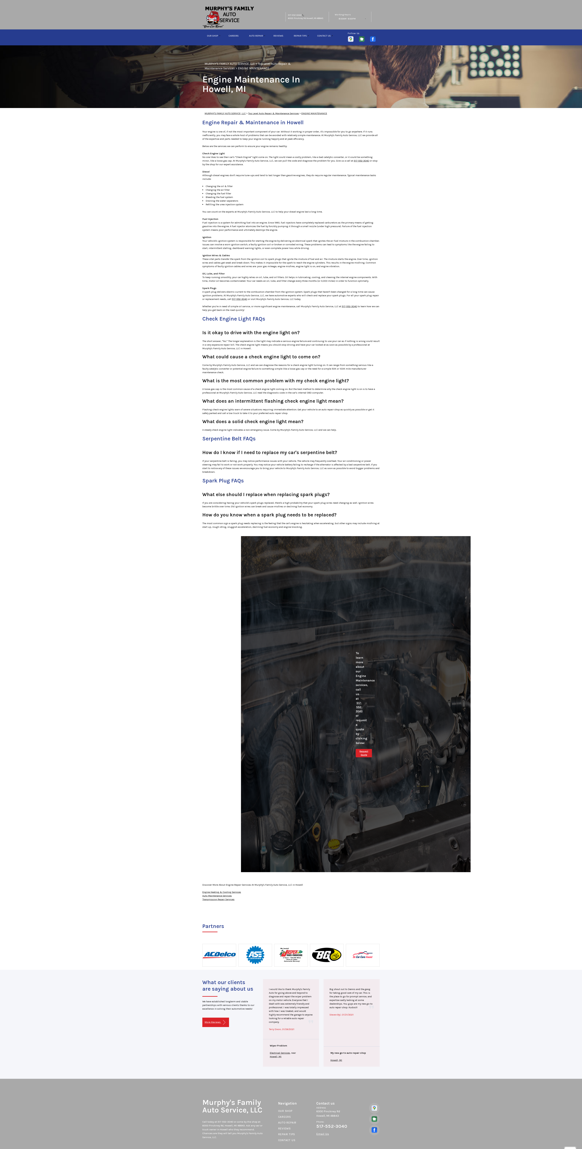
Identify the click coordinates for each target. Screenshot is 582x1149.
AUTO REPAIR (256, 35)
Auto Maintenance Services (217, 895)
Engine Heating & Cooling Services (221, 892)
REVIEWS (278, 35)
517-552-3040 (295, 15)
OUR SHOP (212, 35)
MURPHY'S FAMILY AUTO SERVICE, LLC (230, 64)
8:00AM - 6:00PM (347, 18)
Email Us (322, 1134)
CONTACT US (324, 35)
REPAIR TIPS (300, 35)
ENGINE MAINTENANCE (253, 68)
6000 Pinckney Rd (297, 18)
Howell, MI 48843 (314, 18)
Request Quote (364, 753)
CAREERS (234, 35)
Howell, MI (275, 1056)
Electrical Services (280, 1052)
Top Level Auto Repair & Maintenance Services (273, 113)
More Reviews (213, 1022)
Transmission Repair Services (218, 899)
